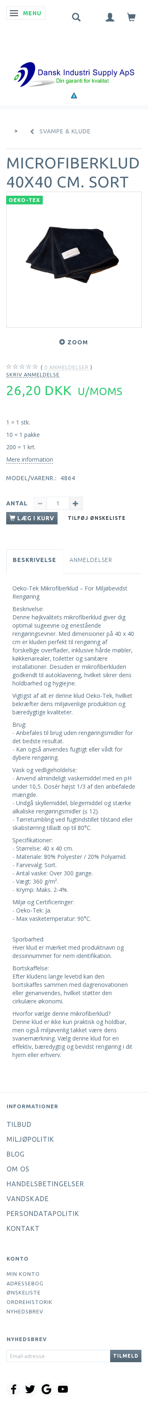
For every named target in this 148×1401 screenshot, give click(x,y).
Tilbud (19, 1124)
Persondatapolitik (43, 1213)
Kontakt (23, 1228)
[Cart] (131, 16)
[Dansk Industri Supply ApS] (74, 62)
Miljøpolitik (30, 1139)
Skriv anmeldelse (33, 374)
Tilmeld (126, 1355)
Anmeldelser (90, 560)
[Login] (110, 16)
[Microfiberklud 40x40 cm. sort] (74, 260)
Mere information (29, 459)
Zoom (77, 342)
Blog (16, 1154)
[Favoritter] (93, 15)
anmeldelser (66, 367)
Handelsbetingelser (45, 1184)
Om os (18, 1169)
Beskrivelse (34, 560)
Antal (17, 503)
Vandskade (28, 1198)
